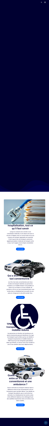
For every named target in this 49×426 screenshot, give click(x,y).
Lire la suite (20, 249)
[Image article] (24, 211)
